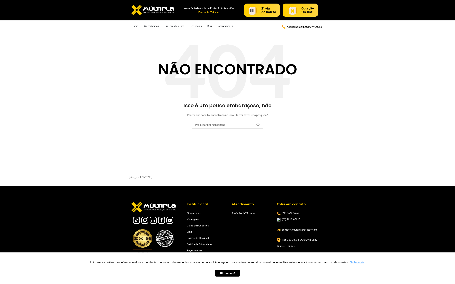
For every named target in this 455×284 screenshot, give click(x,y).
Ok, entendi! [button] (227, 273)
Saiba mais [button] (357, 262)
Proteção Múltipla (174, 25)
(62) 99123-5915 (291, 219)
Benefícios (196, 25)
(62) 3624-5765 (290, 213)
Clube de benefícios (198, 225)
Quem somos (194, 213)
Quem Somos (151, 25)
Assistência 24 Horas (243, 213)
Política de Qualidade (198, 237)
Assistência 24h (304, 26)
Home (135, 25)
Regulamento (194, 250)
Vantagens (193, 219)
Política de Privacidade (199, 244)
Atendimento (225, 25)
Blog (209, 25)
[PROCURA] (258, 125)
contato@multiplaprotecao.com (299, 229)
